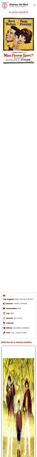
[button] (34, 5)
